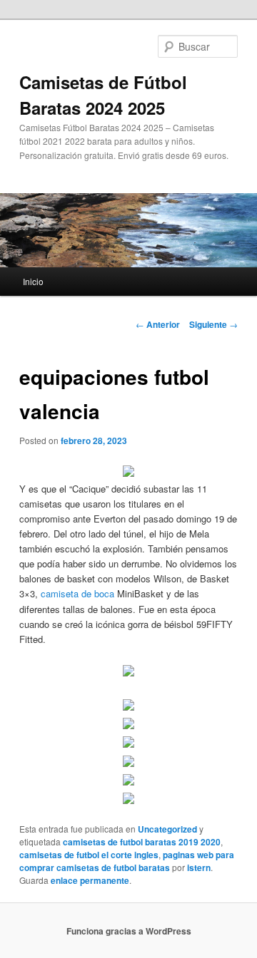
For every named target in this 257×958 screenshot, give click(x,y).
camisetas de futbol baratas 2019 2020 (142, 841)
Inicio (33, 281)
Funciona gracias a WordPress (128, 930)
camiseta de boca (77, 593)
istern (199, 867)
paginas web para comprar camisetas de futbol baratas (126, 861)
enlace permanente (90, 880)
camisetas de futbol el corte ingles (88, 854)
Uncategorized (167, 829)
